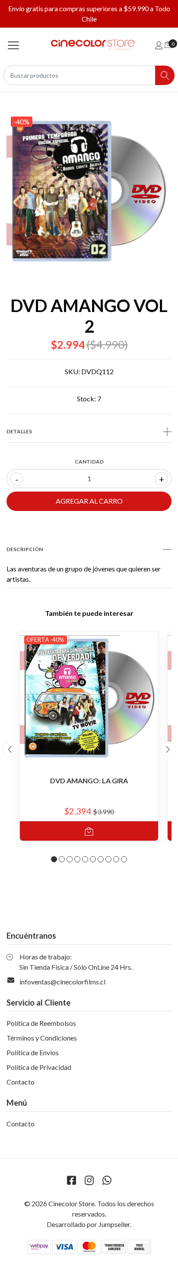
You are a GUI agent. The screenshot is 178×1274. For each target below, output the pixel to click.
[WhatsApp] (106, 1180)
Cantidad (89, 461)
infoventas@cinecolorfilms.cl (62, 982)
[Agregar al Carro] (89, 831)
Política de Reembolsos (41, 1023)
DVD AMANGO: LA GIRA (89, 780)
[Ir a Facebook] (71, 1180)
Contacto (20, 1082)
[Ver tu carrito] (168, 44)
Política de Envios (32, 1052)
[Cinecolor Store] (89, 45)
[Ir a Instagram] (89, 1180)
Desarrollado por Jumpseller (88, 1224)
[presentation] (10, 749)
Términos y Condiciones (41, 1038)
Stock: (86, 398)
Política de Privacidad (38, 1067)
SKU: (72, 371)
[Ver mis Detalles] (159, 45)
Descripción (24, 549)
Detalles (19, 431)
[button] (54, 859)
